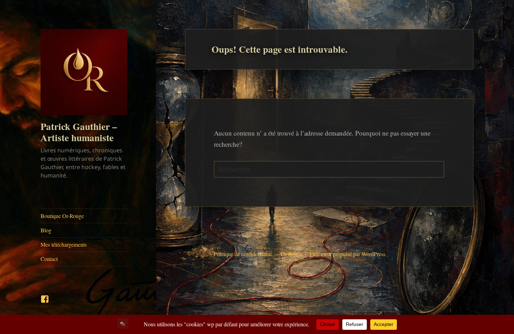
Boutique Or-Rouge (62, 215)
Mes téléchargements (64, 244)
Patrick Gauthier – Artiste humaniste (79, 131)
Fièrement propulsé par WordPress (347, 253)
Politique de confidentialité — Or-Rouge (258, 253)
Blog (46, 230)
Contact (49, 258)
